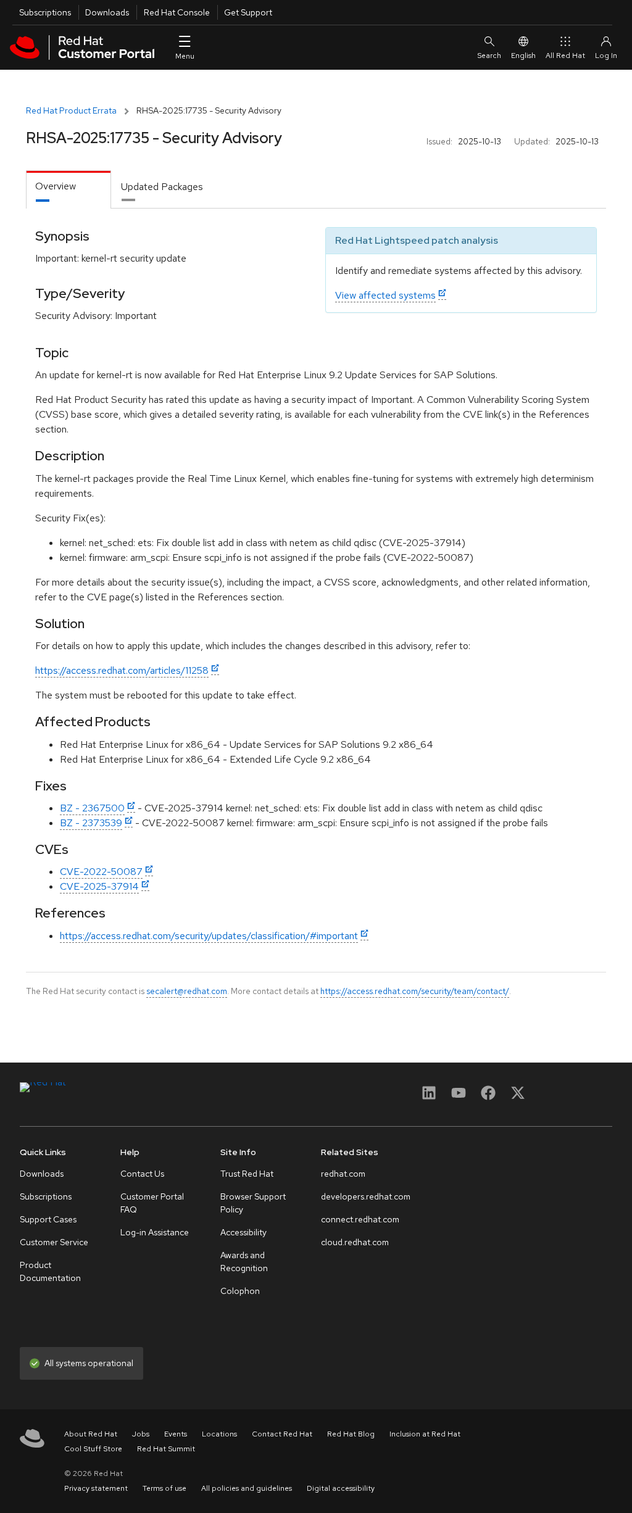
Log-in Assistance (154, 1232)
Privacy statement (96, 1488)
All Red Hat (565, 55)
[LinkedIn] (429, 1096)
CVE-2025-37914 (99, 886)
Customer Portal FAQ (152, 1203)
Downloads (107, 12)
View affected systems (385, 295)
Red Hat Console (177, 12)
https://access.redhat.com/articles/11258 (122, 670)
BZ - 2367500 (92, 808)
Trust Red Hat (246, 1173)
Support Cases (48, 1219)
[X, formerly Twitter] (517, 1096)
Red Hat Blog (351, 1434)
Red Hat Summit (166, 1449)
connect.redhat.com (360, 1219)
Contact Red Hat (282, 1434)
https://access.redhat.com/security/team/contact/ (414, 991)
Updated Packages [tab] (162, 186)
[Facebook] (488, 1096)
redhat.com (343, 1173)
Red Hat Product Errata (71, 110)
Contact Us (142, 1173)
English (523, 55)
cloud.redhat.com (355, 1242)
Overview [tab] (55, 186)
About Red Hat (90, 1434)
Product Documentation (50, 1271)
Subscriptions (45, 12)
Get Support (248, 12)
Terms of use (164, 1488)
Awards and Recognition (244, 1262)
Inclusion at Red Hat (424, 1434)
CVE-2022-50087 (101, 871)
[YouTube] (458, 1096)
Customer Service (54, 1242)
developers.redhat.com (365, 1196)
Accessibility (243, 1232)
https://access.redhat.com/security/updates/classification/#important (209, 935)
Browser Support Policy (253, 1203)
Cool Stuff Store (93, 1449)
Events (175, 1434)
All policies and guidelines (246, 1488)
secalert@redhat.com (186, 991)
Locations (219, 1434)
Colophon (240, 1290)
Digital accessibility (341, 1488)
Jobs (140, 1434)
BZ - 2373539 (91, 822)
